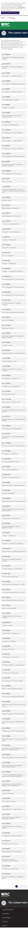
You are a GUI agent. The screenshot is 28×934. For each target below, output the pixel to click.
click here (10, 48)
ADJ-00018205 (6, 718)
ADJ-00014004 (6, 638)
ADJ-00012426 (6, 589)
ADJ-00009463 (6, 425)
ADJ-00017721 (6, 840)
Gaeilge (10, 17)
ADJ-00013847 (6, 798)
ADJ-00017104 (6, 137)
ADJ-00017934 (6, 781)
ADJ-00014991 (6, 677)
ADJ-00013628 (6, 762)
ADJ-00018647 (6, 88)
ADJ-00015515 (6, 548)
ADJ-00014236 (6, 613)
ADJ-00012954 (6, 646)
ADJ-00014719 (6, 221)
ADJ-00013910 (6, 145)
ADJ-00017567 (6, 433)
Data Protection (6, 917)
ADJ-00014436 (6, 325)
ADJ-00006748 (6, 292)
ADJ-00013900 (6, 81)
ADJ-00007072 (6, 276)
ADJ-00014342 (6, 823)
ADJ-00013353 (6, 754)
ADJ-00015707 (6, 317)
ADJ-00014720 (6, 229)
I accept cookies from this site (10, 12)
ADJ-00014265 (6, 129)
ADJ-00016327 (6, 814)
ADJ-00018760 (6, 383)
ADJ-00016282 (6, 366)
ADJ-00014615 (6, 482)
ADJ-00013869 (6, 736)
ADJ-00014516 (6, 490)
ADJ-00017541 (6, 654)
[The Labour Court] (4, 33)
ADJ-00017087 (6, 458)
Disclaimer (5, 921)
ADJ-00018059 (6, 375)
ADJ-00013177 (6, 532)
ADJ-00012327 (6, 832)
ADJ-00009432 (6, 268)
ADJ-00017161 (6, 178)
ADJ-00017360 (6, 391)
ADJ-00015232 (6, 54)
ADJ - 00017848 (6, 399)
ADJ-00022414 (6, 63)
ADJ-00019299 (6, 450)
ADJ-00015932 (6, 161)
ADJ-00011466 (6, 662)
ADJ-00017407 (6, 573)
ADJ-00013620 (6, 333)
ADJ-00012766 (6, 790)
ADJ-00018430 (6, 244)
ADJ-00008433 (6, 622)
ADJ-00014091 (6, 342)
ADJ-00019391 (6, 96)
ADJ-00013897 (6, 358)
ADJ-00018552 (6, 104)
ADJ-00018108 (6, 630)
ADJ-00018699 (6, 498)
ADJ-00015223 (6, 122)
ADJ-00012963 (6, 197)
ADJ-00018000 (6, 540)
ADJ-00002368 (6, 170)
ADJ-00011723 (6, 260)
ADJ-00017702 (6, 416)
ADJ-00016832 (6, 865)
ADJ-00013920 (6, 701)
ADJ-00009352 (6, 581)
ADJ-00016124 (6, 806)
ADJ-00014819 (6, 73)
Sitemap (4, 925)
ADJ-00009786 (6, 685)
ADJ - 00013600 (6, 443)
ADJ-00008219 (6, 284)
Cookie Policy (21, 7)
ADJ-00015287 (6, 848)
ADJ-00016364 (6, 407)
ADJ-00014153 (6, 670)
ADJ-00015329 (6, 474)
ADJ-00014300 (6, 873)
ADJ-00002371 (6, 213)
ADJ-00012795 (6, 565)
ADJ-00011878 (6, 205)
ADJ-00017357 (6, 605)
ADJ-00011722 (6, 236)
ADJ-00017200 (6, 252)
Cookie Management (7, 909)
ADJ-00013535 (6, 112)
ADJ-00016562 (6, 728)
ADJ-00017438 (6, 300)
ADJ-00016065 (6, 153)
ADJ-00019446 (6, 309)
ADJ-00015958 (6, 710)
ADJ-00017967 (6, 523)
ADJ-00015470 (6, 186)
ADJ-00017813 (6, 466)
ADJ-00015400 (6, 597)
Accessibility (5, 913)
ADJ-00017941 (6, 515)
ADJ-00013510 (6, 856)
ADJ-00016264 (6, 771)
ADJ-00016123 (6, 506)
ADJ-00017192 (6, 556)
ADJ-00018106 (6, 693)
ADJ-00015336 (6, 350)
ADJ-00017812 (6, 745)
